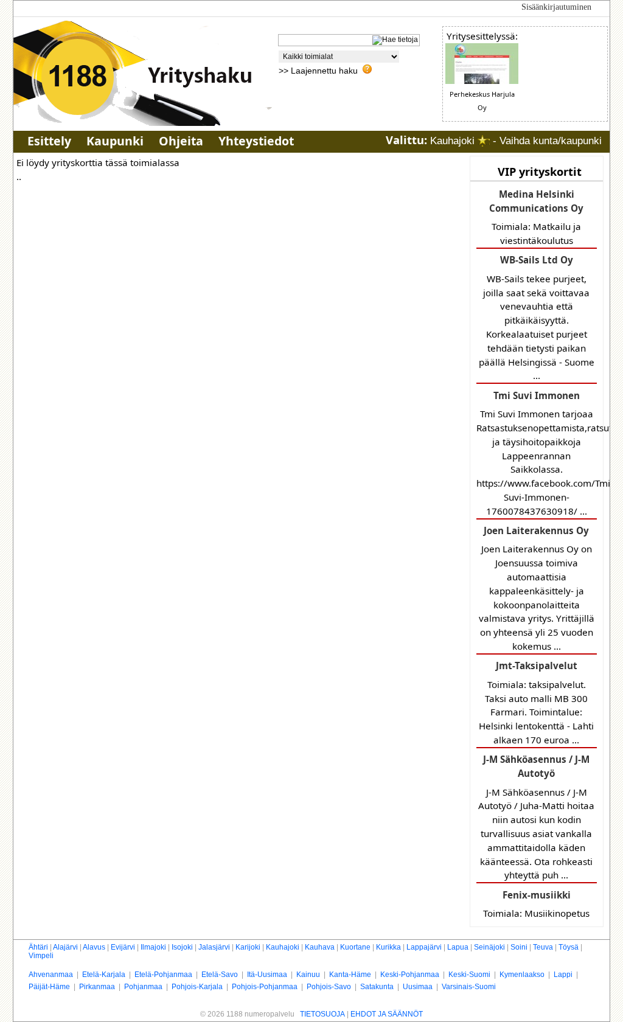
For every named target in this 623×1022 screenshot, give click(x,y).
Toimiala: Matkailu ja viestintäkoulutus (536, 217)
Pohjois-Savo (329, 986)
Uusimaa (418, 986)
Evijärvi (123, 947)
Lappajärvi (424, 947)
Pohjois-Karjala (197, 986)
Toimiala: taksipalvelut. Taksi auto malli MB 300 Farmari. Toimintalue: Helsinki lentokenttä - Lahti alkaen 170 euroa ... (536, 702)
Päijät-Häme (49, 986)
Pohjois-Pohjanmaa (265, 986)
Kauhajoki (282, 947)
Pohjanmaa (143, 986)
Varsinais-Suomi (469, 986)
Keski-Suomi (469, 974)
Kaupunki (115, 141)
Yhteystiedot (256, 141)
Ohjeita (181, 141)
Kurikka (388, 947)
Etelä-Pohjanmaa (163, 974)
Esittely (49, 141)
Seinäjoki (489, 947)
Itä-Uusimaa (267, 974)
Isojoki (182, 947)
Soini (518, 947)
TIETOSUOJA (322, 1014)
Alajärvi (65, 947)
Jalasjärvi (214, 947)
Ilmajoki (153, 947)
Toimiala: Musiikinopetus (536, 904)
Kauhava (320, 947)
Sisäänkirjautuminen (556, 7)
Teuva (543, 947)
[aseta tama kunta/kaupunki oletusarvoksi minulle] (484, 141)
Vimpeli (41, 955)
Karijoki (247, 947)
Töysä (569, 947)
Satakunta (377, 986)
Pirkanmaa (97, 986)
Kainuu (308, 974)
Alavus (94, 947)
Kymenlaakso (522, 974)
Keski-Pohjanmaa (409, 974)
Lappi (563, 974)
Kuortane (355, 947)
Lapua (457, 947)
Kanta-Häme (350, 974)
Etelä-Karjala (103, 974)
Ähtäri (38, 947)
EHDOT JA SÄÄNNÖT (386, 1014)
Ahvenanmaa (51, 974)
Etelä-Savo (219, 974)
